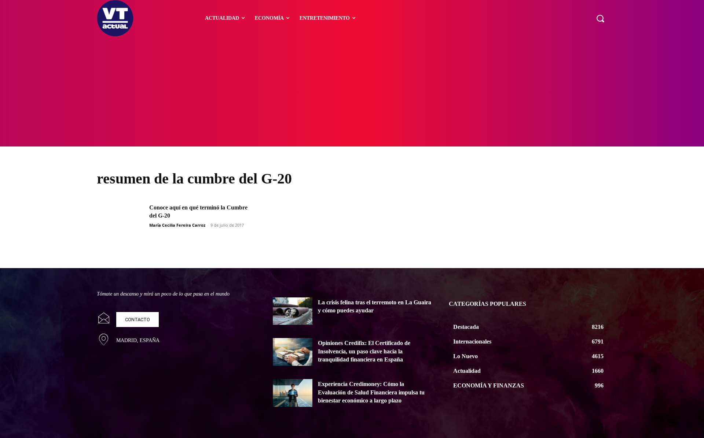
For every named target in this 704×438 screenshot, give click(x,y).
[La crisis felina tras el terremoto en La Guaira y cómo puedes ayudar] (292, 311)
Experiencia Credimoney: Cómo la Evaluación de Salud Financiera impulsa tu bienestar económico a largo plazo (371, 392)
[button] (600, 18)
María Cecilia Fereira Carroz (177, 225)
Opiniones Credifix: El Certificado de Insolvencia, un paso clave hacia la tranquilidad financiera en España (364, 351)
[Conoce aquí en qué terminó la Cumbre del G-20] (120, 220)
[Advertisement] (352, 91)
